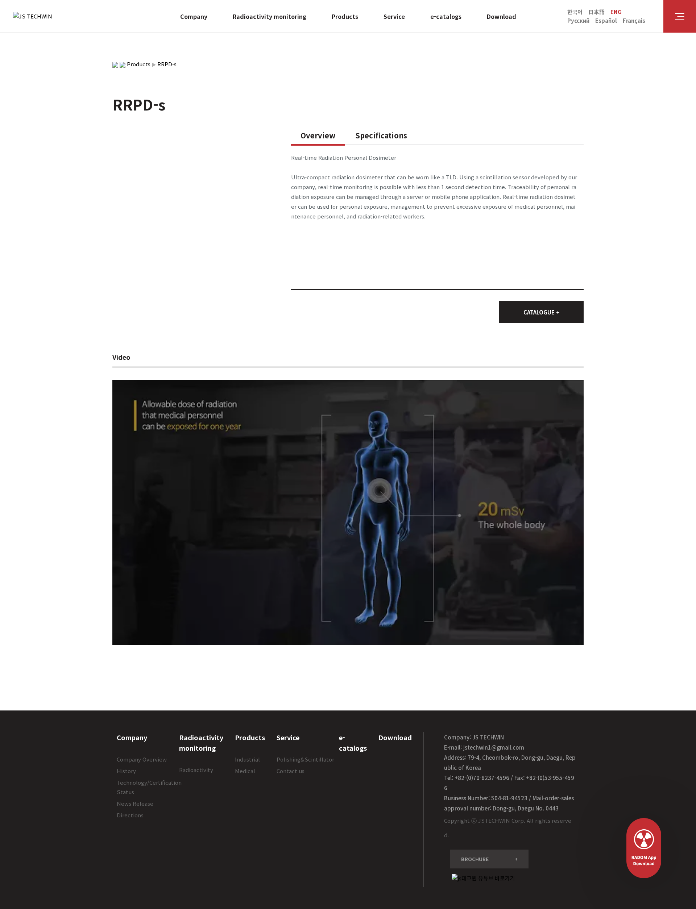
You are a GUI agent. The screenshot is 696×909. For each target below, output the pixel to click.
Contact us (290, 771)
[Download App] (643, 848)
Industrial (247, 759)
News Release (135, 803)
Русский (578, 20)
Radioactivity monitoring (269, 16)
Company (193, 16)
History (126, 771)
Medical (245, 771)
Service (394, 16)
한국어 (575, 12)
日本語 (596, 12)
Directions (130, 815)
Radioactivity (196, 770)
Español (606, 20)
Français (634, 20)
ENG (616, 12)
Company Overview (142, 759)
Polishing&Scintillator (305, 759)
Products (345, 16)
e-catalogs (445, 16)
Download (501, 16)
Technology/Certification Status (149, 787)
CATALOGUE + (541, 312)
